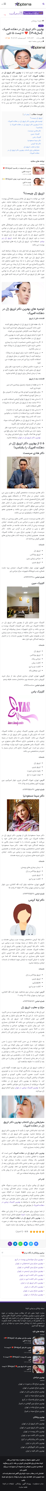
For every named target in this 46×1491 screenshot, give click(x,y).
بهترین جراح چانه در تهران (34, 1407)
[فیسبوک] (36, 1244)
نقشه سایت (23, 1487)
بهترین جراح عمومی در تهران (33, 1388)
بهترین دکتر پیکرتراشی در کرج (33, 1439)
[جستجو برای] (43, 4)
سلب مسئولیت (38, 1483)
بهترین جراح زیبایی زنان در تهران (32, 1391)
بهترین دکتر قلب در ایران (33, 1286)
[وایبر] (10, 1244)
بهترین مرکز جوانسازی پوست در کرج (29, 1259)
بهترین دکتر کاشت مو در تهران (32, 1435)
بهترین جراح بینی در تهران (33, 1290)
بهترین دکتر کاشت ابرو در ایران (31, 1279)
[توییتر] (31, 1244)
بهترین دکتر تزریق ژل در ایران (32, 1283)
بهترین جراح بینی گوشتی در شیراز (31, 1403)
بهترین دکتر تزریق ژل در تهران (29, 437)
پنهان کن (26, 114)
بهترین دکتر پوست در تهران (33, 1431)
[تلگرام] (15, 1244)
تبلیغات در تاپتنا (8, 1483)
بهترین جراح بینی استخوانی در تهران (29, 1263)
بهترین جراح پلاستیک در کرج (33, 1399)
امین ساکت (39, 38)
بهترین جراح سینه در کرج (34, 1395)
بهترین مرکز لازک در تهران (33, 1294)
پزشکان (34, 21)
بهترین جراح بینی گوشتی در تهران (30, 1267)
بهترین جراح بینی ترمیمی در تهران (30, 1271)
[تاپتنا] (23, 4)
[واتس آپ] (20, 1244)
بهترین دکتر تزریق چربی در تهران (32, 1427)
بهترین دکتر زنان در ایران (35, 1443)
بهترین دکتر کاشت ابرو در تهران (31, 1275)
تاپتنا (40, 21)
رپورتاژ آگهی (26, 1483)
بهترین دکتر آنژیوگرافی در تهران (32, 1447)
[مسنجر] (26, 1244)
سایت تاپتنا (40, 1313)
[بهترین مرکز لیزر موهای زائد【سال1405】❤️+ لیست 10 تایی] (38, 1341)
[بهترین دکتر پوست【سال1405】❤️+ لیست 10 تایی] (38, 1360)
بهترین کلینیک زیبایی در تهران (26, 1087)
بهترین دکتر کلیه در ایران (35, 1451)
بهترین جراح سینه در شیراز (34, 1411)
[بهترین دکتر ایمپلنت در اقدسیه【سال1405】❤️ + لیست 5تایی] (38, 171)
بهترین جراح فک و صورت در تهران (31, 1384)
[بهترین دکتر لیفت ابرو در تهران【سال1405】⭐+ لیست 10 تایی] (38, 181)
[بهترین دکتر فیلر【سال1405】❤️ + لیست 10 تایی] (38, 1350)
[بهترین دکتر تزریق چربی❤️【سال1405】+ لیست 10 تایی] (38, 1369)
